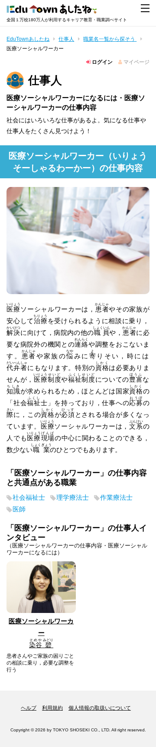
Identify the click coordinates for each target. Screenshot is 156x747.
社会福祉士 (29, 497)
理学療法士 (72, 497)
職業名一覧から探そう (109, 39)
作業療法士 (116, 497)
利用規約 (52, 708)
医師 (19, 509)
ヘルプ (28, 708)
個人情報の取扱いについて (99, 708)
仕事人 (66, 39)
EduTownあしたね (27, 39)
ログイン (102, 62)
